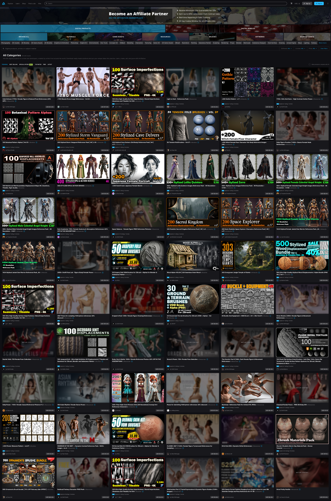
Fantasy (314, 43)
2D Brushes (48, 43)
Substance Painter (205, 43)
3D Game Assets (36, 43)
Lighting (306, 43)
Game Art (156, 43)
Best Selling (13, 64)
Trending (5, 64)
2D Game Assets (167, 43)
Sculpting (216, 43)
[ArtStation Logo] (3, 3)
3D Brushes (25, 43)
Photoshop (74, 43)
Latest (50, 64)
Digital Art (83, 43)
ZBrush (177, 43)
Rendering (224, 43)
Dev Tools (104, 43)
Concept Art (113, 43)
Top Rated (38, 64)
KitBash (122, 43)
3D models (15, 43)
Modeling (130, 43)
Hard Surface (272, 43)
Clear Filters (324, 48)
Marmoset (247, 43)
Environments (94, 43)
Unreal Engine (291, 43)
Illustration (185, 43)
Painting (194, 43)
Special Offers (25, 64)
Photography (5, 43)
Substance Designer (259, 43)
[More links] (328, 3)
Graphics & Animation (61, 43)
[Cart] (291, 3)
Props (232, 43)
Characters (139, 43)
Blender (238, 43)
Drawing (282, 43)
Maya (300, 43)
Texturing (148, 43)
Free (44, 64)
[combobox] (165, 3)
